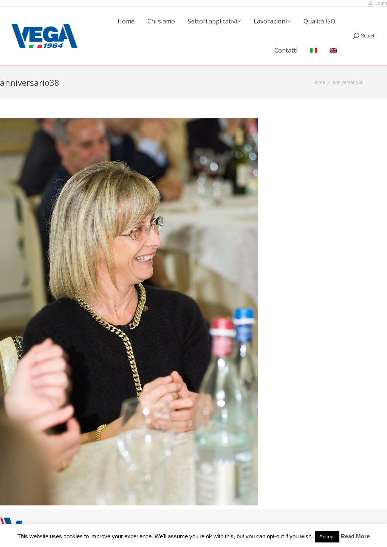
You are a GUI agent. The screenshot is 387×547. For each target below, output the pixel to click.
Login (381, 3)
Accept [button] (327, 536)
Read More (355, 536)
